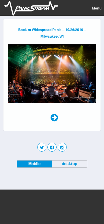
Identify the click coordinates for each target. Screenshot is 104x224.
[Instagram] (62, 147)
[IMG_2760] (52, 106)
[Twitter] (41, 147)
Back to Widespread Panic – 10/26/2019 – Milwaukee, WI (52, 33)
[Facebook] (51, 147)
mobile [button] (34, 163)
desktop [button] (69, 163)
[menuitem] (54, 117)
